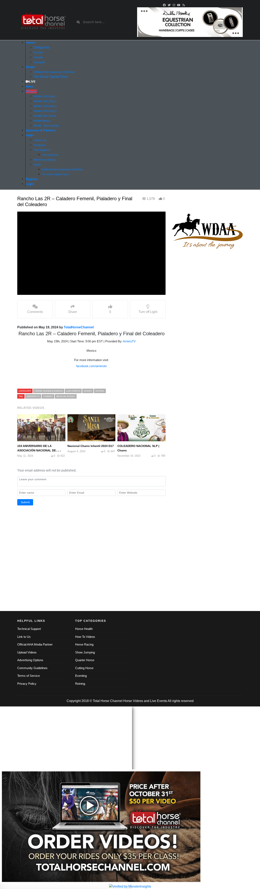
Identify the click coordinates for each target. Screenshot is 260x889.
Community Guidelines (32, 668)
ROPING (99, 391)
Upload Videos (27, 652)
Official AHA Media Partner (35, 644)
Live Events (158, 701)
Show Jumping (85, 652)
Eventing (81, 675)
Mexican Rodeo (65, 396)
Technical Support (29, 629)
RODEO (88, 391)
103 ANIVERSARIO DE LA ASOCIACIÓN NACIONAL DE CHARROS (36, 450)
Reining (80, 683)
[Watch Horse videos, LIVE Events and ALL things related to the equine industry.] (43, 22)
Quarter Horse (84, 660)
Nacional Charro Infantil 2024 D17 (90, 446)
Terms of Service (28, 675)
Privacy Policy (26, 683)
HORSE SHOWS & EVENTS (49, 391)
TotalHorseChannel (79, 327)
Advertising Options (30, 660)
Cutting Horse (84, 668)
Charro (48, 396)
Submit (25, 502)
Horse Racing (84, 644)
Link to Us (24, 636)
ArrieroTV (129, 341)
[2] (190, 22)
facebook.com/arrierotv (91, 366)
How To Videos (85, 636)
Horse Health (84, 629)
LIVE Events (73, 391)
